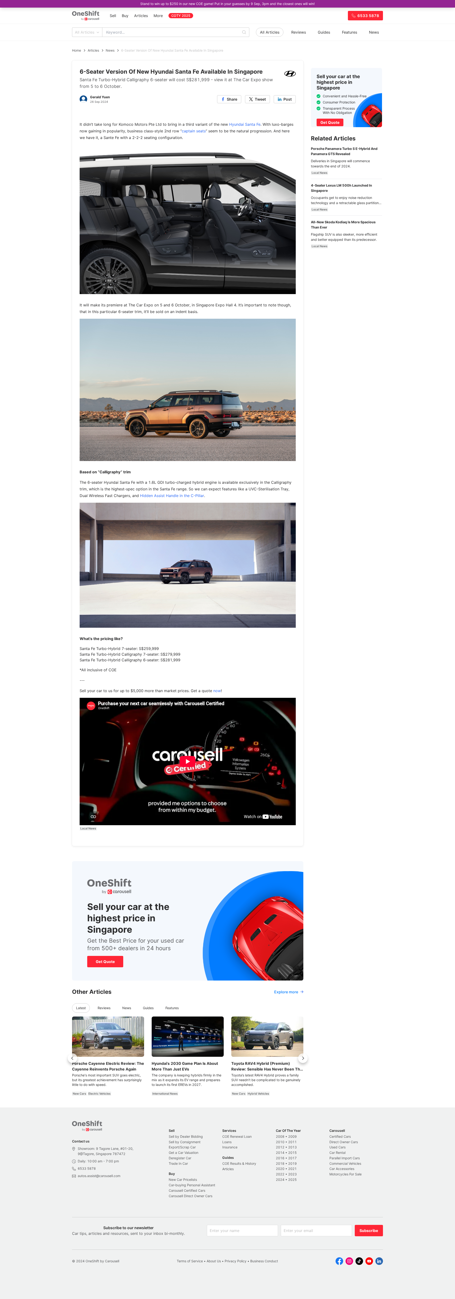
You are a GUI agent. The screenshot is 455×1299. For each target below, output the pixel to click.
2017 (292, 1158)
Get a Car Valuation (183, 1153)
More (158, 15)
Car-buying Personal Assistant (192, 1185)
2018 (280, 1163)
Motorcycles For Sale (345, 1174)
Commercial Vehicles (345, 1163)
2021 (292, 1169)
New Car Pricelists (183, 1180)
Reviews (298, 32)
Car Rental (337, 1153)
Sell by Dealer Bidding (186, 1136)
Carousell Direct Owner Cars (190, 1196)
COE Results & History (239, 1163)
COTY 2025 (180, 15)
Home (76, 50)
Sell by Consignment (184, 1142)
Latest (81, 1008)
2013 (292, 1147)
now (217, 690)
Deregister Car (180, 1158)
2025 (292, 1180)
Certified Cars (340, 1136)
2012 (280, 1147)
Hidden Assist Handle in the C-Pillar (172, 495)
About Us (214, 1261)
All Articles (84, 32)
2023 (292, 1174)
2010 (280, 1142)
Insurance (229, 1147)
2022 (280, 1174)
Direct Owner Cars (343, 1142)
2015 (292, 1153)
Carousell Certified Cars (187, 1190)
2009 (292, 1136)
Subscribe (368, 1230)
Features (349, 32)
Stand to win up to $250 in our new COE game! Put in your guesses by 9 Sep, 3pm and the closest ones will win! (227, 4)
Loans (227, 1142)
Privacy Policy (235, 1261)
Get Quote (105, 961)
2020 (280, 1169)
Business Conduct (264, 1261)
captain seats (194, 131)
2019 (292, 1163)
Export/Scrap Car (182, 1147)
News (374, 32)
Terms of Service (190, 1261)
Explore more (286, 992)
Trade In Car (178, 1163)
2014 (280, 1153)
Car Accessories (341, 1169)
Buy (125, 15)
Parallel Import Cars (344, 1158)
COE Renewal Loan (237, 1136)
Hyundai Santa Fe (244, 124)
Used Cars (337, 1147)
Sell (113, 15)
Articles (141, 15)
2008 (280, 1136)
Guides (324, 32)
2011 (292, 1142)
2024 (280, 1180)
